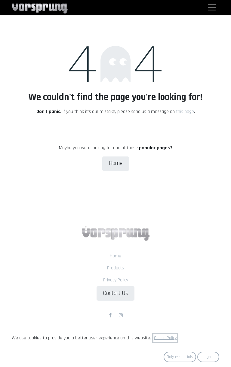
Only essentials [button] (180, 356)
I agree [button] (208, 356)
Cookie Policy (165, 338)
